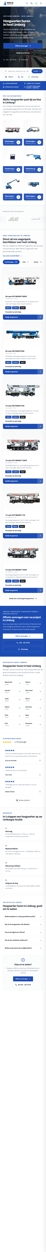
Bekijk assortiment (23, 52)
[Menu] (41, 3)
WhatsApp (24, 60)
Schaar (37, 262)
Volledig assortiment (11, 256)
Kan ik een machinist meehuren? (23, 940)
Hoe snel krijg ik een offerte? (23, 932)
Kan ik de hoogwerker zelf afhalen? (23, 924)
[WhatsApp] (36, 3)
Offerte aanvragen (21, 45)
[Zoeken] (27, 3)
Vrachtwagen (11, 262)
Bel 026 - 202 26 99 (24, 984)
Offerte (10, 76)
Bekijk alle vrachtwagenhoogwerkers (21, 598)
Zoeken (35, 71)
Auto (25, 262)
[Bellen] (31, 3)
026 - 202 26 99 (11, 60)
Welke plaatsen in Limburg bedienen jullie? (23, 916)
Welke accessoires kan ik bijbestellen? (23, 948)
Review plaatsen (24, 800)
